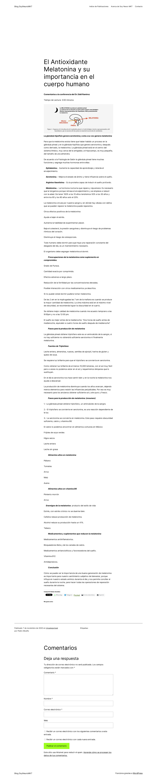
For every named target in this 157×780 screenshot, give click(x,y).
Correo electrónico (53, 709)
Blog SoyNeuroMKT (23, 6)
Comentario (50, 672)
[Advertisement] (78, 36)
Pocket (77, 595)
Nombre (48, 699)
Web (46, 720)
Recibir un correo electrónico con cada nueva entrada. (71, 739)
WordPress (138, 773)
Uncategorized (52, 628)
